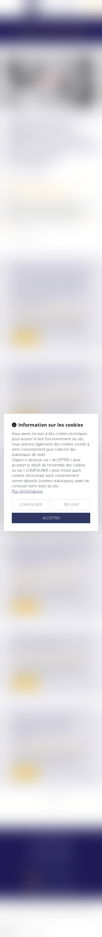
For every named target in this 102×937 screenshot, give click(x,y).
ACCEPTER (51, 517)
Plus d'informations (27, 491)
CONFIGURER (31, 504)
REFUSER (71, 504)
